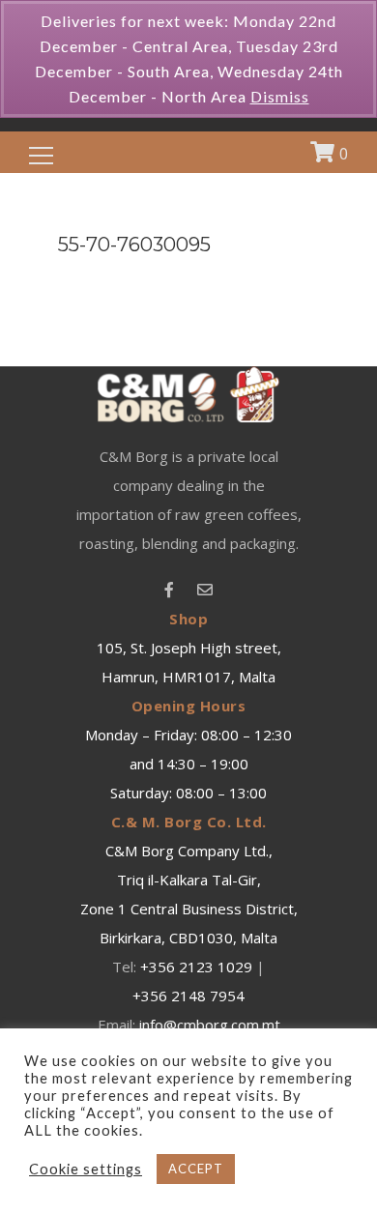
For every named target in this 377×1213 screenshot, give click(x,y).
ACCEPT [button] (195, 1168)
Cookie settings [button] (85, 1169)
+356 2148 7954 (188, 995)
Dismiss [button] (279, 96)
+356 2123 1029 (196, 966)
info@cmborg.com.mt (209, 1024)
